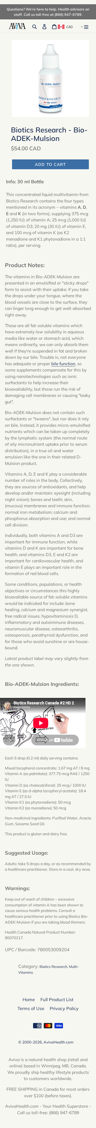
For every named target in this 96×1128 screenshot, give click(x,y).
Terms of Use (30, 1008)
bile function (63, 363)
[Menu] (86, 26)
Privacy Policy (64, 1008)
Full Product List (56, 999)
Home (29, 999)
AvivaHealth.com (58, 1042)
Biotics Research (53, 966)
